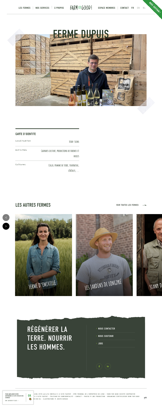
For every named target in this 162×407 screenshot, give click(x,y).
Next (6, 226)
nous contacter (106, 328)
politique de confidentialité (61, 396)
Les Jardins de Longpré (103, 285)
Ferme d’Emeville (42, 285)
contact (79, 396)
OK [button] (29, 395)
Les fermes (25, 7)
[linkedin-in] (108, 366)
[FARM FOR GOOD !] (81, 7)
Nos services (42, 7)
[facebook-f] (99, 366)
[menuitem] (26, 8)
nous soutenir (106, 336)
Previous (6, 217)
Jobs (100, 343)
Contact (124, 7)
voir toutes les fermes (127, 205)
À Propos (59, 7)
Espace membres (106, 7)
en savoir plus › (12, 400)
